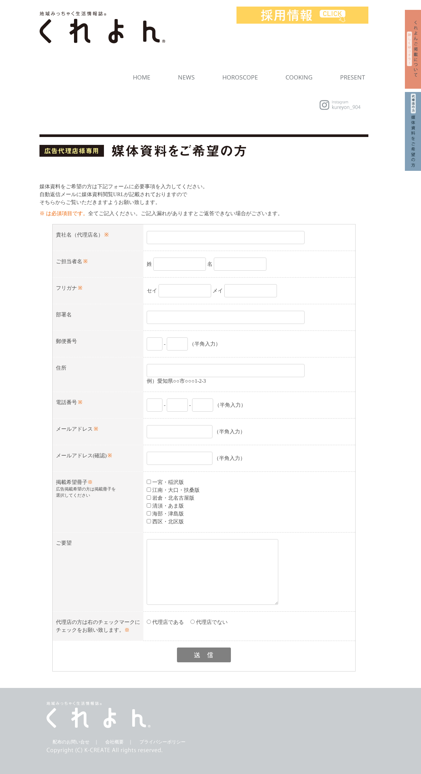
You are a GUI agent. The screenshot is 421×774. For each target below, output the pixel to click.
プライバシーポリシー (162, 742)
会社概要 (114, 742)
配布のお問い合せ (71, 742)
